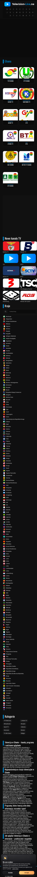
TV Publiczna (7, 720)
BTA (27, 144)
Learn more (15, 868)
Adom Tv (10, 123)
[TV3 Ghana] (10, 72)
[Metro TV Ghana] (26, 156)
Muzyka (23, 724)
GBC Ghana (10, 165)
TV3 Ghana (10, 81)
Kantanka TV (26, 102)
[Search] (5, 311)
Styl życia (6, 730)
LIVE (6, 112)
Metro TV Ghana (26, 165)
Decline (10, 872)
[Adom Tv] (10, 114)
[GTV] (26, 114)
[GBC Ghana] (10, 156)
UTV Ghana (27, 81)
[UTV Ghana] (26, 72)
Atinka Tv (10, 144)
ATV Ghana (10, 186)
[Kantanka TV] (26, 93)
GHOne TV (10, 102)
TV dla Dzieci (7, 733)
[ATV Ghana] (10, 177)
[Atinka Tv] (10, 135)
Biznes (23, 730)
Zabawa (23, 727)
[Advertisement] (18, 38)
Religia (23, 733)
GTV (27, 123)
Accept (26, 872)
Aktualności (7, 724)
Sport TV (6, 727)
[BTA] (26, 135)
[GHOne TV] (10, 93)
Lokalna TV (24, 720)
